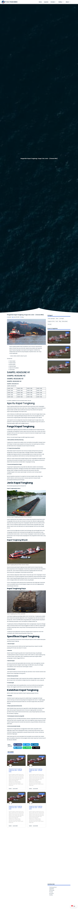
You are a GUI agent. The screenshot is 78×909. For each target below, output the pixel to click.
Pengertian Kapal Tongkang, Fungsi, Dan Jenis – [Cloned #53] (58, 338)
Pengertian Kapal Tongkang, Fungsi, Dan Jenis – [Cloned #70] (15, 770)
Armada (53, 2)
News (57, 318)
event (57, 321)
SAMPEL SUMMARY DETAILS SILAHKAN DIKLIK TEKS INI (19, 400)
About (67, 2)
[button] (17, 744)
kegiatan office (51, 321)
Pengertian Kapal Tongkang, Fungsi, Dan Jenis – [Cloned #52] (58, 353)
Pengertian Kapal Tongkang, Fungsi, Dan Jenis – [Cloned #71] (35, 770)
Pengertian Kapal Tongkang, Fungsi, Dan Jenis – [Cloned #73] (35, 808)
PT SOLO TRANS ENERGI (11, 2)
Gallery (60, 2)
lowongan (61, 318)
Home (40, 2)
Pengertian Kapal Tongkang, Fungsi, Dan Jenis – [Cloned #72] (15, 808)
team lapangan (51, 318)
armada (49, 324)
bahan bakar (64, 321)
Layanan (46, 2)
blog (23, 317)
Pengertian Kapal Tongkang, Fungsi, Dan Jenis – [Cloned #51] (58, 368)
